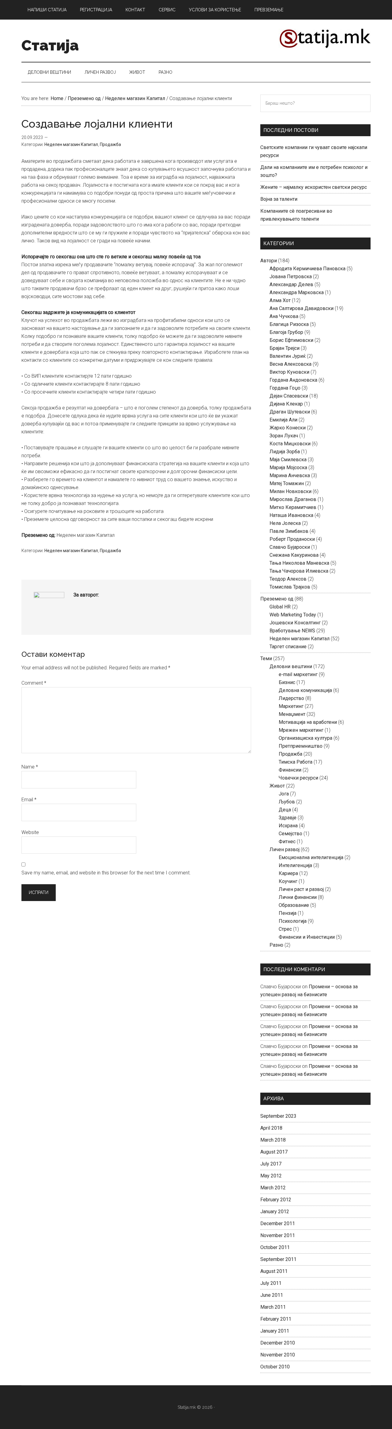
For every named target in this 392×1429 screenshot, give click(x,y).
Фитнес (287, 841)
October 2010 (275, 1367)
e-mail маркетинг (298, 674)
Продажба (110, 144)
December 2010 (277, 1343)
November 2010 (277, 1355)
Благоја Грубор (286, 332)
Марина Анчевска (290, 475)
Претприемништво (300, 746)
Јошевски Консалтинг (295, 623)
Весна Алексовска (290, 364)
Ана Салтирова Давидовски (302, 308)
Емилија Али (283, 420)
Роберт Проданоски (292, 539)
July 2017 (270, 1164)
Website (30, 832)
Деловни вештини (291, 666)
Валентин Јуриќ (288, 356)
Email (28, 799)
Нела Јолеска (285, 523)
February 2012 (275, 1200)
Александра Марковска (297, 292)
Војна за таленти (278, 199)
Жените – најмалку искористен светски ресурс (313, 187)
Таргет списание (288, 646)
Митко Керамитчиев (293, 507)
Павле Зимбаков (289, 531)
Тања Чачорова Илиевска (299, 571)
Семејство (290, 833)
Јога (284, 794)
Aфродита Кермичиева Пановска (307, 268)
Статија (50, 45)
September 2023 (278, 1116)
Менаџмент (292, 714)
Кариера (288, 873)
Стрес (285, 929)
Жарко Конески (288, 428)
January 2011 (274, 1331)
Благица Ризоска (289, 324)
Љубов (287, 802)
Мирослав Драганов (293, 499)
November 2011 (277, 1235)
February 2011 (275, 1319)
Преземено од (276, 599)
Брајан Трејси (285, 348)
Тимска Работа (295, 762)
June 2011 (271, 1295)
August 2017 (274, 1152)
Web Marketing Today (293, 615)
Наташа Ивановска (291, 515)
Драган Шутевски (290, 412)
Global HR (280, 607)
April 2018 (271, 1128)
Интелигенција (295, 865)
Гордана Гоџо (285, 388)
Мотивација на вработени (308, 722)
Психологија (293, 921)
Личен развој (285, 849)
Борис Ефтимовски (291, 340)
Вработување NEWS (292, 631)
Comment (33, 683)
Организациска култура (305, 738)
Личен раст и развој (301, 889)
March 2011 (273, 1307)
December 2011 (277, 1223)
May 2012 (271, 1176)
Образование (294, 905)
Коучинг (288, 881)
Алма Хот (280, 300)
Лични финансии (298, 897)
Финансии (290, 770)
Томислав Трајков (290, 587)
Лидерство (291, 698)
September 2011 (278, 1259)
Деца (285, 810)
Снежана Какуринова (294, 555)
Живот (277, 786)
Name (29, 767)
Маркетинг (291, 706)
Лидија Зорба (285, 452)
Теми (266, 658)
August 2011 (274, 1271)
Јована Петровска (291, 276)
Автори (268, 261)
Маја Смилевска (288, 459)
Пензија (287, 913)
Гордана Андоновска (293, 380)
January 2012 (274, 1211)
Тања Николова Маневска (299, 563)
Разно (276, 945)
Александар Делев (291, 284)
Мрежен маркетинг (301, 730)
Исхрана (288, 826)
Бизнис (287, 682)
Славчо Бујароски (290, 547)
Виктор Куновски (289, 372)
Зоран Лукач (284, 436)
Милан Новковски (290, 491)
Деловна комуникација (305, 690)
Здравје (287, 818)
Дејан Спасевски (289, 396)
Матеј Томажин (287, 483)
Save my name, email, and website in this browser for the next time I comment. (106, 873)
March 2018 (273, 1140)
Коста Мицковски (290, 444)
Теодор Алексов (288, 579)
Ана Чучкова (284, 316)
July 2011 (270, 1283)
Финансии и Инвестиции (307, 937)
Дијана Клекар (286, 404)
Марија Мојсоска (288, 467)
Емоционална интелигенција (311, 857)
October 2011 (275, 1247)
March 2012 (273, 1188)
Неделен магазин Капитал (71, 144)
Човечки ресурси (298, 778)
